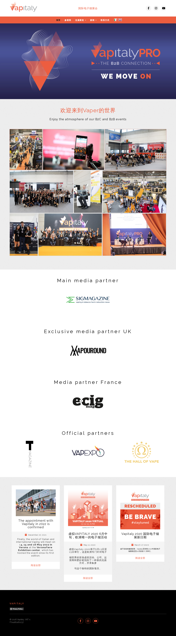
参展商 (68, 20)
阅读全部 (36, 565)
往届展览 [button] (80, 20)
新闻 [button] (92, 20)
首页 (58, 20)
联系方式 (105, 20)
